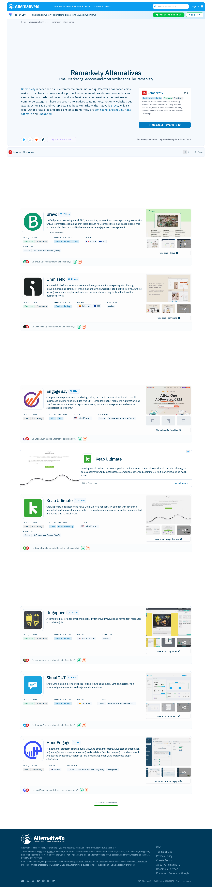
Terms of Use (164, 851)
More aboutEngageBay (167, 430)
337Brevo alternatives (55, 232)
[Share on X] (30, 139)
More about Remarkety (163, 124)
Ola (40, 851)
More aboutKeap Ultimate (167, 539)
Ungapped (45, 114)
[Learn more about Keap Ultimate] (33, 508)
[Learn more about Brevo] (33, 221)
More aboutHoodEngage (167, 781)
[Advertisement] (106, 44)
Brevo (114, 105)
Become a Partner (167, 869)
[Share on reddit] (36, 139)
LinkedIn (55, 864)
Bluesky (24, 864)
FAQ (158, 847)
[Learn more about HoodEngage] (33, 750)
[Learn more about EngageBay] (33, 399)
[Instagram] (48, 881)
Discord (102, 861)
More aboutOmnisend (167, 318)
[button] (64, 214)
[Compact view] (188, 152)
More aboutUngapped (166, 651)
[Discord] (22, 881)
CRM (76, 241)
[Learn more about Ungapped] (33, 620)
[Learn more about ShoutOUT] (33, 685)
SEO (53, 418)
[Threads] (43, 881)
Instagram (43, 864)
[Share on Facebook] (23, 139)
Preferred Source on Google (172, 873)
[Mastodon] (33, 881)
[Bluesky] (38, 881)
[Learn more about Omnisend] (33, 286)
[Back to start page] (28, 6)
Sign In (195, 6)
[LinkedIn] (53, 881)
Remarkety (28, 89)
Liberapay (120, 864)
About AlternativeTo (168, 864)
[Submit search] (155, 6)
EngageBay (116, 109)
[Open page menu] (202, 6)
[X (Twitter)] (27, 881)
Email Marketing (63, 241)
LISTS (107, 6)
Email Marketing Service (152, 98)
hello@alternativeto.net (81, 861)
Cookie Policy (164, 860)
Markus (50, 851)
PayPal (131, 864)
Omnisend (101, 109)
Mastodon (142, 861)
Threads (33, 864)
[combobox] (171, 6)
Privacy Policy (164, 856)
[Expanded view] (185, 152)
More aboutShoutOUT (166, 716)
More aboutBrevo (167, 253)
